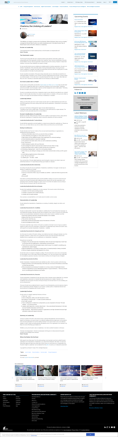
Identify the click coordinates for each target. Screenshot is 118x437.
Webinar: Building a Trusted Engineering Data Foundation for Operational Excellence (81, 117)
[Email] (82, 93)
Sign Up (115, 2)
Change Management (28, 6)
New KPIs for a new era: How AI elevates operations (81, 136)
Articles (17, 396)
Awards (33, 398)
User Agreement (36, 406)
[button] (12, 377)
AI (18, 6)
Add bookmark (24, 28)
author (47, 344)
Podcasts (18, 398)
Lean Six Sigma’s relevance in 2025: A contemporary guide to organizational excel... (47, 379)
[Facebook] (78, 93)
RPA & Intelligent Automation (93, 6)
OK (90, 434)
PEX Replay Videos (79, 2)
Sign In (110, 2)
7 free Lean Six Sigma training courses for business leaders (91, 378)
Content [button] (63, 2)
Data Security (37, 6)
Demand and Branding (37, 418)
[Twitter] (80, 93)
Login (26, 357)
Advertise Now (64, 406)
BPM (21, 6)
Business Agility (44, 352)
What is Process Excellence (38, 404)
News (4, 396)
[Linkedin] (76, 93)
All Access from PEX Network (39, 411)
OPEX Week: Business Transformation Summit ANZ (81, 66)
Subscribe (31, 357)
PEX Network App (36, 409)
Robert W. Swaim (31, 34)
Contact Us (34, 402)
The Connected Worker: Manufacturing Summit (80, 54)
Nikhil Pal (41, 386)
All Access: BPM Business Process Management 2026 (81, 42)
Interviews (5, 400)
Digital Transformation (46, 6)
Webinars (18, 402)
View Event (90, 26)
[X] (110, 427)
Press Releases (6, 406)
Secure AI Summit (79, 19)
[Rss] (85, 93)
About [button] (104, 2)
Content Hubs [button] (70, 2)
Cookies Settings (85, 430)
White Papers (6, 402)
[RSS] (114, 427)
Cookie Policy (35, 407)
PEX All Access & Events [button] (89, 2)
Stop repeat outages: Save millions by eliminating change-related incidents (81, 153)
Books (4, 404)
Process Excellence (64, 6)
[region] (59, 434)
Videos (4, 398)
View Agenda (84, 26)
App (17, 406)
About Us (34, 400)
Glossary (18, 404)
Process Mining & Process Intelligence (77, 6)
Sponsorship (99, 2)
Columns (18, 400)
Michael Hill (19, 386)
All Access (34, 420)
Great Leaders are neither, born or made (49, 84)
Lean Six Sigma (55, 6)
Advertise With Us (36, 396)
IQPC (69, 427)
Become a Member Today (38, 413)
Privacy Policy (75, 430)
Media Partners (35, 415)
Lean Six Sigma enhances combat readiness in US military (68, 378)
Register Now (77, 26)
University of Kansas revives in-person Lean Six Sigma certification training (25, 378)
